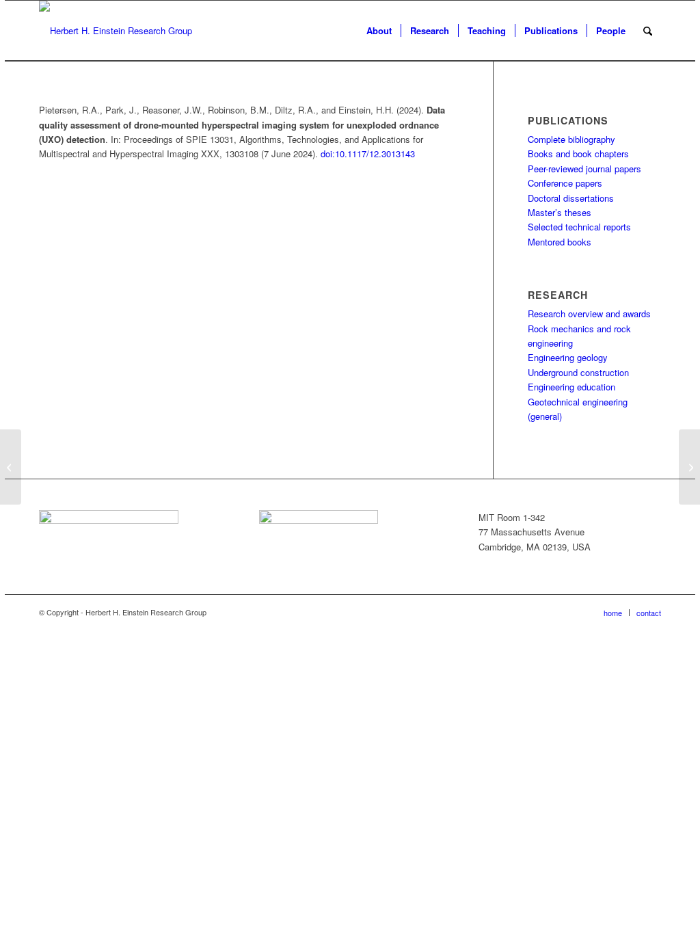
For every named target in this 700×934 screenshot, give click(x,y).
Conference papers (565, 182)
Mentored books (559, 241)
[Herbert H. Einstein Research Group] (115, 31)
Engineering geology (568, 357)
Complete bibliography (571, 139)
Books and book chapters (578, 153)
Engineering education (571, 386)
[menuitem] (379, 31)
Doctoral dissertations (571, 197)
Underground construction (578, 372)
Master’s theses (559, 212)
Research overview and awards (589, 313)
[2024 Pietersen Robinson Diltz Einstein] (10, 467)
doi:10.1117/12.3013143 (368, 153)
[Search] (647, 31)
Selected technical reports (579, 226)
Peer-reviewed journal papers (584, 168)
